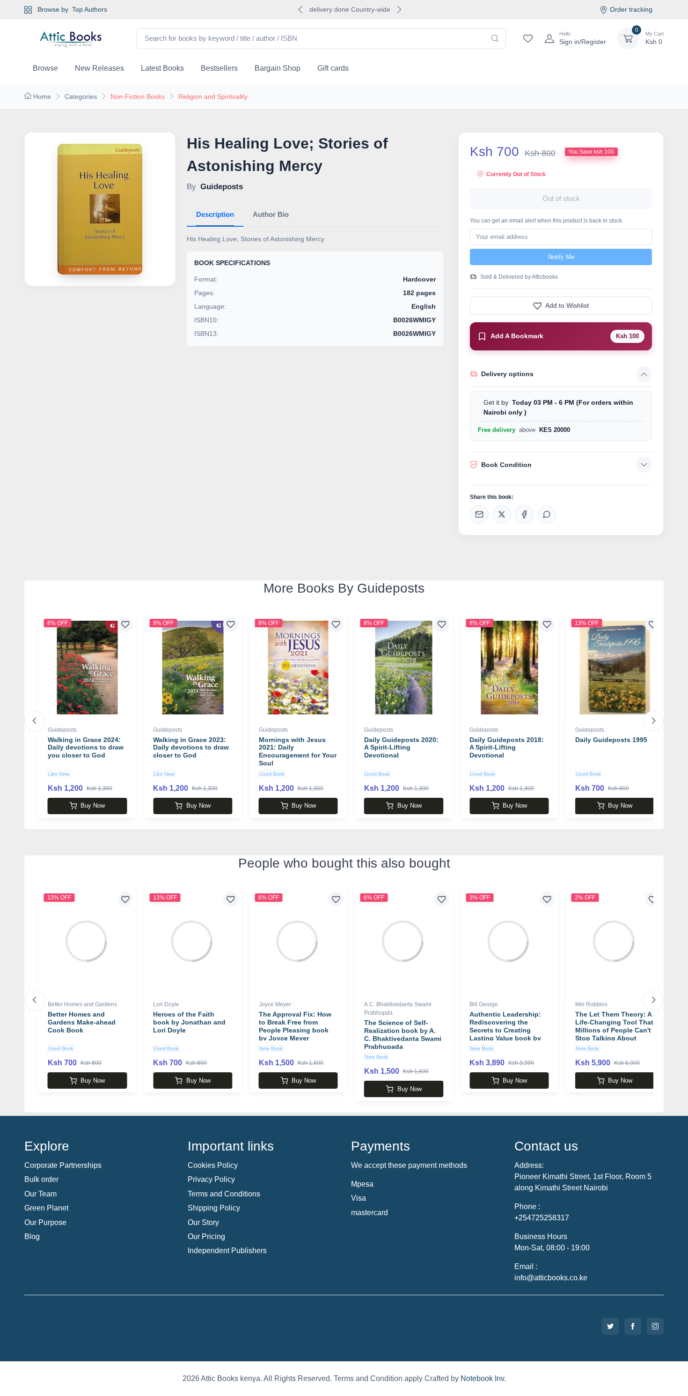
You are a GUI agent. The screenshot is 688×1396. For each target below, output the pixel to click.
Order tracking (631, 9)
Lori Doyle (166, 1004)
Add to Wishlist (567, 305)
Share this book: (491, 497)
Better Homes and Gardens (82, 1004)
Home (42, 96)
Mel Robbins (591, 1004)
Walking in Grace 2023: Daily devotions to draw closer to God (191, 747)
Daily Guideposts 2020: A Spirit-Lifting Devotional (401, 747)
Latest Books (162, 68)
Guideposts (62, 730)
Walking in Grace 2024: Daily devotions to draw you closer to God (86, 747)
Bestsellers (219, 68)
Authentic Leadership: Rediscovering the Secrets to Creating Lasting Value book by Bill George (505, 1029)
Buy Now (93, 805)
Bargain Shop (277, 68)
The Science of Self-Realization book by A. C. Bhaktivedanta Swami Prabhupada (402, 1034)
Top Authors (89, 9)
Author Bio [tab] (271, 214)
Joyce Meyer (275, 1004)
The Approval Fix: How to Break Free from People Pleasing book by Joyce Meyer (295, 1025)
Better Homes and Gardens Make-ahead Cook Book (82, 1022)
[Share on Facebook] (524, 514)
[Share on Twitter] (501, 514)
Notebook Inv (482, 1378)
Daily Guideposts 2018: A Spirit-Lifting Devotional (506, 747)
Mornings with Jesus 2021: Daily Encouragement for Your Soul (298, 751)
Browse (45, 68)
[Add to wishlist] (124, 624)
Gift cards (333, 68)
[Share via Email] (479, 514)
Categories (81, 96)
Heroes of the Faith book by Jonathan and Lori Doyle (189, 1022)
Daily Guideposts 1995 (611, 739)
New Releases (99, 68)
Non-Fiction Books (137, 96)
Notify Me (561, 256)
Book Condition (506, 464)
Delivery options (507, 374)
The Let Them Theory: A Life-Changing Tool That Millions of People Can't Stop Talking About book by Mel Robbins (614, 1029)
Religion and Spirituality (213, 96)
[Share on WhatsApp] (546, 514)
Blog (32, 1236)
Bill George (483, 1004)
